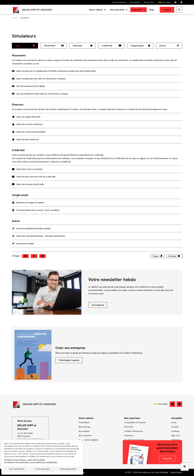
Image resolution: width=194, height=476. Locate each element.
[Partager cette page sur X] (34, 256)
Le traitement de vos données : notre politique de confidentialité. (31, 462)
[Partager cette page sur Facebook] (25, 256)
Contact (167, 9)
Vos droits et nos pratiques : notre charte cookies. (24, 460)
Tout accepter (16, 469)
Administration (176, 472)
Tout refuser (42, 469)
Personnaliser (68, 469)
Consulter (167, 458)
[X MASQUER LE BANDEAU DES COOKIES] (82, 440)
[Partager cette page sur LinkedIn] (42, 256)
